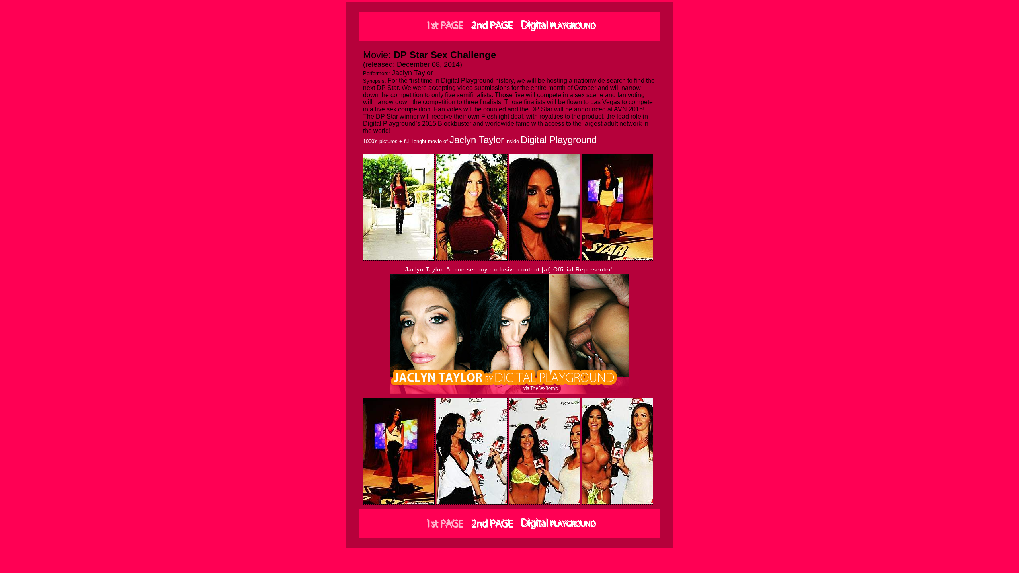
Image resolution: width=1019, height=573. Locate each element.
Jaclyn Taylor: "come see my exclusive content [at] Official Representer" (509, 269)
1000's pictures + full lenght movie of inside (480, 141)
